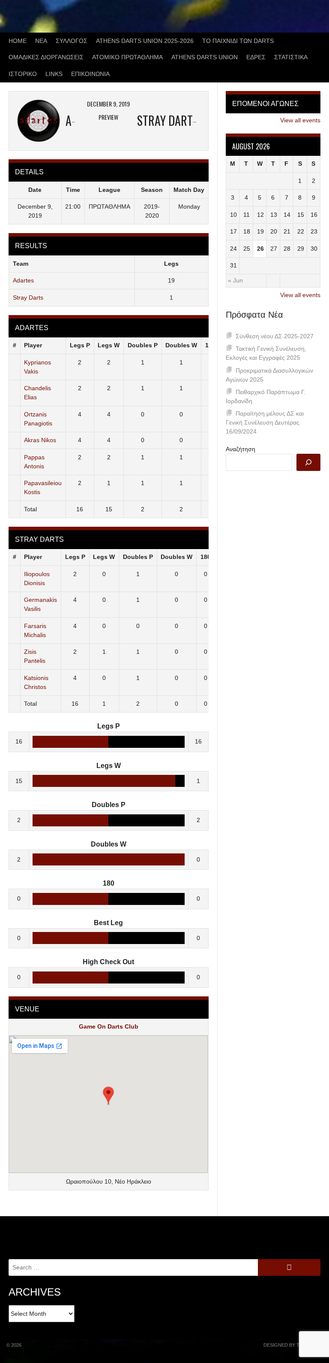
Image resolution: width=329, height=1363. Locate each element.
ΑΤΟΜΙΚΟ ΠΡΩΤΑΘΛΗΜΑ (127, 57)
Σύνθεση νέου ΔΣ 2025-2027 (275, 336)
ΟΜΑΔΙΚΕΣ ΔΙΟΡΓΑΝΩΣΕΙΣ (46, 57)
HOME (18, 40)
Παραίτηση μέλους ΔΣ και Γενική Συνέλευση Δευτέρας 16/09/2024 (265, 422)
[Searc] (308, 462)
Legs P (80, 345)
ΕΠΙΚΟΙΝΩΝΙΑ (90, 73)
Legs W (109, 345)
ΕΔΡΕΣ (256, 57)
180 (205, 556)
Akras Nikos (40, 440)
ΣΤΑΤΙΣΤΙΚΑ (291, 57)
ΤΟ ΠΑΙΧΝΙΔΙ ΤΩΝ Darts (238, 40)
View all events (300, 120)
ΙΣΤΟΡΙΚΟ (23, 73)
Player (33, 345)
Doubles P (143, 345)
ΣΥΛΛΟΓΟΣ (71, 40)
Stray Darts (28, 297)
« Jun (235, 280)
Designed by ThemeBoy (293, 1345)
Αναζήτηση (240, 449)
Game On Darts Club (108, 1026)
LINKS (54, 73)
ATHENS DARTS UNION (204, 57)
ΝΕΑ (41, 40)
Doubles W (181, 345)
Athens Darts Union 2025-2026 (145, 40)
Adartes (23, 280)
